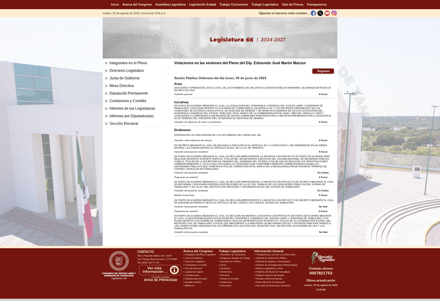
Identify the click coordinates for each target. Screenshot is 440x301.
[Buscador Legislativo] (321, 263)
